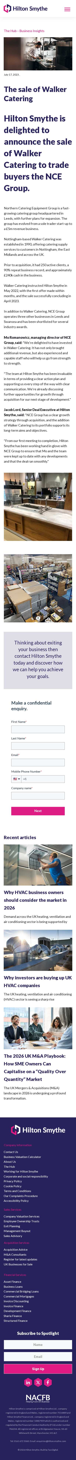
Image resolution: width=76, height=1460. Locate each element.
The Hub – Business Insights (24, 31)
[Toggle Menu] (67, 9)
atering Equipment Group (38, 208)
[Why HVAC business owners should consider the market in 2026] (38, 865)
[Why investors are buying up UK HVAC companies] (38, 950)
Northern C (12, 208)
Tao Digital (53, 1449)
